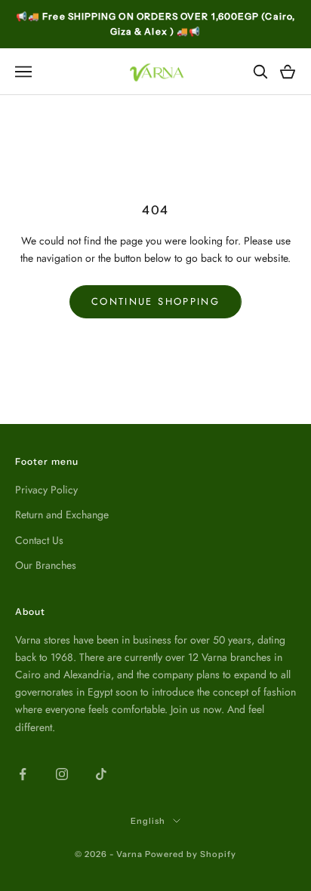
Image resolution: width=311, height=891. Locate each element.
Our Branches (45, 565)
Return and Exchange (62, 514)
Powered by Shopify (191, 854)
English (148, 821)
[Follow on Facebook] (22, 774)
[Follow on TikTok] (101, 774)
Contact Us (39, 540)
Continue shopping (155, 301)
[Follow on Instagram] (61, 774)
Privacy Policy (46, 489)
